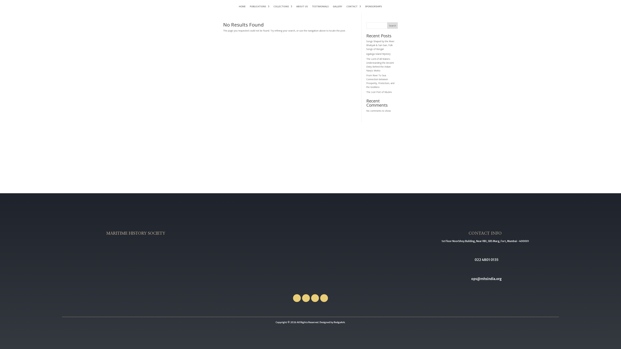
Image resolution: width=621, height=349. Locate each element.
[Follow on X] (306, 298)
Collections (281, 6)
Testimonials (320, 6)
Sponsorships (373, 6)
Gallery (337, 6)
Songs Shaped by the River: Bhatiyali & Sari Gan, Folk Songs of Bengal (380, 45)
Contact (352, 6)
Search (392, 25)
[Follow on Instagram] (315, 298)
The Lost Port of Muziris (379, 92)
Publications (258, 6)
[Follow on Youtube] (324, 298)
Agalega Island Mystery (378, 53)
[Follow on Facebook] (297, 298)
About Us (302, 6)
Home (242, 6)
